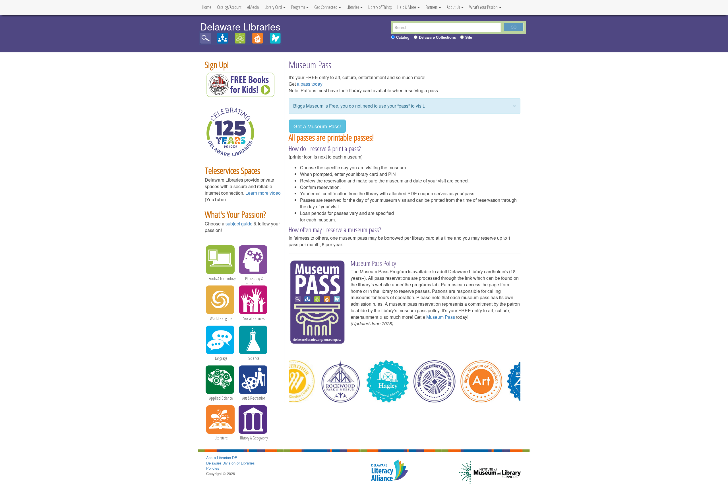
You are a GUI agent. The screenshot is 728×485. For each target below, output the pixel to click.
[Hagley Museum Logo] (381, 381)
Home (206, 7)
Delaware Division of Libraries (230, 463)
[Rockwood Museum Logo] (334, 381)
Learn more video (263, 193)
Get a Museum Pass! (317, 126)
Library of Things (380, 7)
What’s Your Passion (484, 7)
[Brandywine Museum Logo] (428, 381)
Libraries (353, 7)
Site (468, 37)
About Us (454, 7)
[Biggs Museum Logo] (475, 381)
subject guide (239, 223)
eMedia (253, 7)
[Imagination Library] (240, 84)
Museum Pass (440, 317)
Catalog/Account (229, 7)
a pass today (309, 84)
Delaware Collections (437, 37)
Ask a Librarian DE (221, 457)
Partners (431, 7)
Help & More (407, 7)
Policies (212, 468)
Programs (298, 7)
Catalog (403, 37)
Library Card (273, 7)
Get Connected (326, 7)
